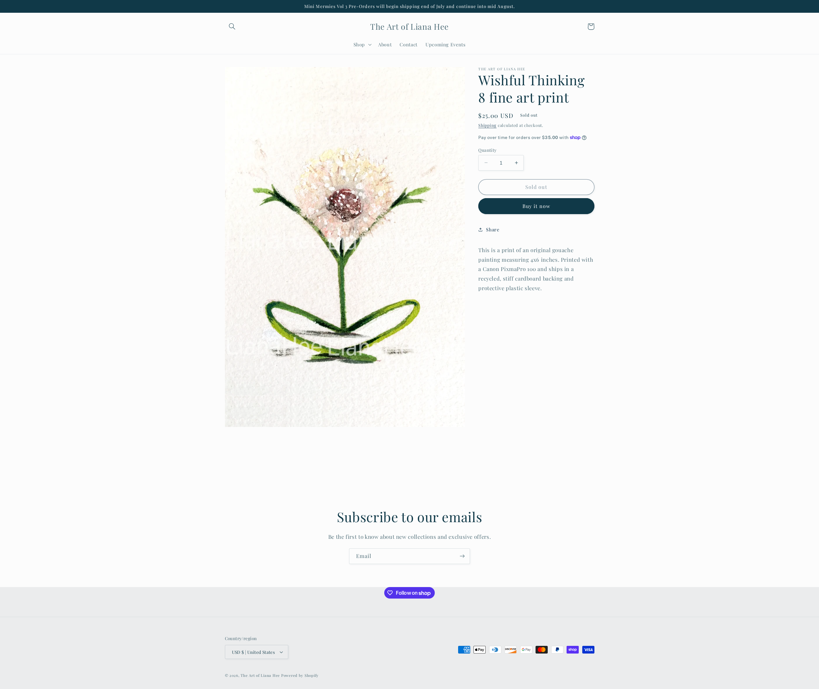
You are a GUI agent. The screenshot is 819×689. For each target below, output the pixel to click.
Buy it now (536, 206)
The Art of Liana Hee (260, 675)
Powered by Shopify (300, 675)
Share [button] (492, 229)
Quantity (487, 149)
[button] (232, 26)
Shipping (487, 125)
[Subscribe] (462, 556)
